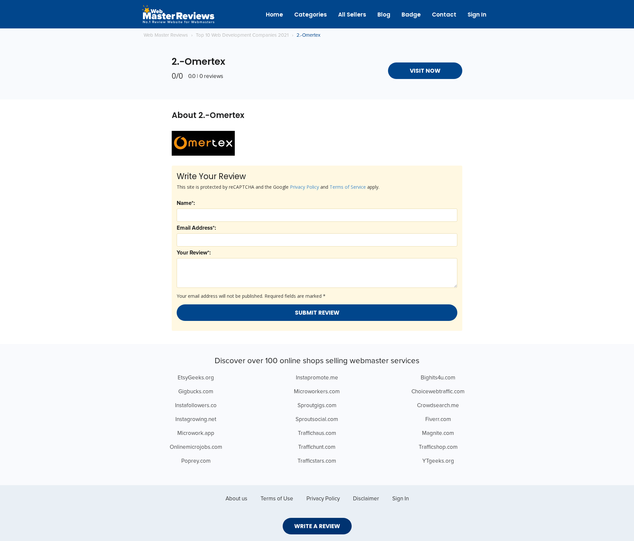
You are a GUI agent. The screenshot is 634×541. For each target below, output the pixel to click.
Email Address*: (196, 228)
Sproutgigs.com (317, 405)
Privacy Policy (304, 187)
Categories (310, 15)
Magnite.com (438, 433)
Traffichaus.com (317, 433)
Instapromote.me (317, 378)
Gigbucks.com (195, 392)
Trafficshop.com (438, 447)
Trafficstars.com (317, 461)
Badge (411, 15)
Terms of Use (277, 499)
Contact (444, 15)
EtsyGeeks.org (196, 378)
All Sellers (352, 15)
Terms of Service (348, 187)
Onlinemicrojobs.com (196, 447)
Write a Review (317, 526)
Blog (383, 15)
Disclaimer (366, 499)
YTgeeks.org (438, 461)
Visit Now (425, 71)
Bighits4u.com (438, 378)
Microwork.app (195, 433)
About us (236, 499)
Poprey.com (196, 461)
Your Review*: (194, 253)
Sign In (477, 15)
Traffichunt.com (316, 447)
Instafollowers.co (196, 405)
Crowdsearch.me (438, 405)
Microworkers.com (317, 392)
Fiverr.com (438, 419)
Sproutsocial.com (317, 419)
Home (274, 15)
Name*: (186, 203)
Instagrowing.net (195, 419)
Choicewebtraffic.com (438, 392)
